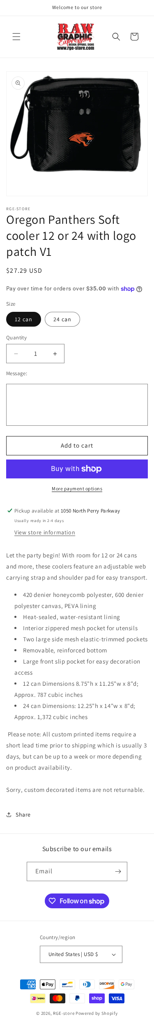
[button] (16, 37)
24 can (62, 319)
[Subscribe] (118, 871)
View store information (44, 532)
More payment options (77, 488)
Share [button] (23, 814)
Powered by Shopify (97, 1013)
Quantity (16, 337)
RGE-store (63, 1013)
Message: (16, 373)
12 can (23, 319)
